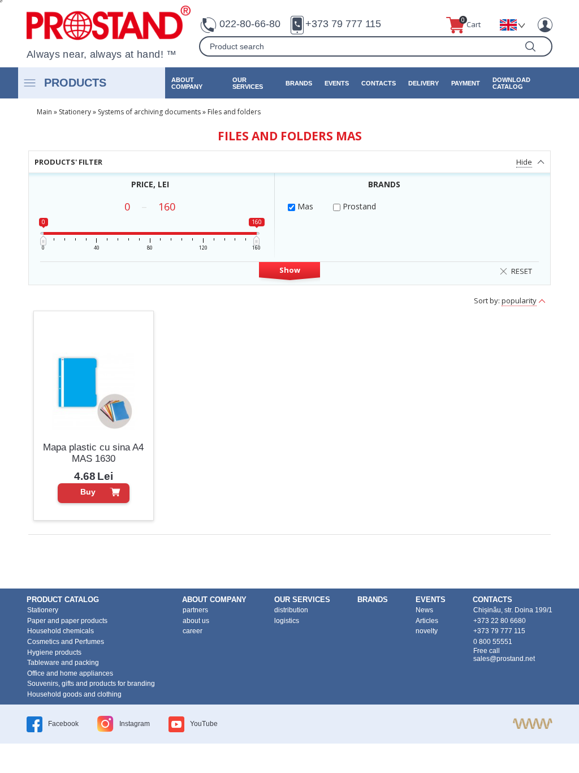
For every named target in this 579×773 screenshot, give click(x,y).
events (337, 83)
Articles (427, 621)
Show (289, 270)
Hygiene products (54, 652)
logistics (286, 621)
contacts (378, 83)
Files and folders (234, 112)
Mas (304, 206)
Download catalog (511, 83)
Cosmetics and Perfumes (65, 642)
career (192, 631)
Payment (465, 83)
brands (299, 83)
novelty (427, 631)
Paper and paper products (67, 621)
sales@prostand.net (504, 659)
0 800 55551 (492, 642)
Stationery (75, 112)
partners (195, 610)
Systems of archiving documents (149, 112)
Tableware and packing (63, 663)
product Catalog (63, 599)
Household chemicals (60, 631)
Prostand (358, 206)
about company (186, 83)
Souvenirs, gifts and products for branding (91, 684)
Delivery (423, 83)
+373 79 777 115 (343, 23)
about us (196, 621)
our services (247, 83)
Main (44, 112)
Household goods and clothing (74, 694)
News (424, 610)
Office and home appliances (70, 673)
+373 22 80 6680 (499, 621)
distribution (291, 610)
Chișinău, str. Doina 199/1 (512, 610)
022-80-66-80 (249, 23)
